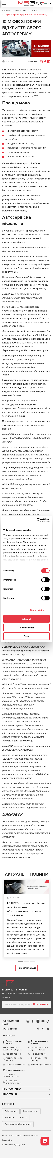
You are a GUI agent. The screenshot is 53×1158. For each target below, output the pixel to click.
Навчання (9, 1117)
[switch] (45, 579)
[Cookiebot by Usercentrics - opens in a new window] (37, 520)
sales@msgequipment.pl (40, 1065)
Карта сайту (7, 1140)
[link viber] (38, 1028)
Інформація (10, 1094)
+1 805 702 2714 (12, 1075)
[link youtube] (43, 1021)
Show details (37, 610)
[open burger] (4, 3)
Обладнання (11, 1111)
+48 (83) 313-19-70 (38, 1054)
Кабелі (23, 1117)
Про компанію (12, 1088)
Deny (26, 636)
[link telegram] (48, 1028)
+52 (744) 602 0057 (13, 1082)
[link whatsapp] (43, 1028)
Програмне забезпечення (18, 1124)
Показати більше (26, 967)
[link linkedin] (38, 1021)
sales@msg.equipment (15, 1065)
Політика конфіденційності (13, 1145)
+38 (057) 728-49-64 (14, 1054)
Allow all (26, 619)
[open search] (37, 3)
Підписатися (40, 1004)
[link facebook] (33, 1021)
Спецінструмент (30, 1111)
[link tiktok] (48, 1021)
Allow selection (26, 627)
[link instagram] (27, 1021)
